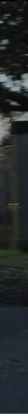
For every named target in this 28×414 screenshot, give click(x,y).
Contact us (25, 0)
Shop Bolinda (16, 0)
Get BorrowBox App (21, 0)
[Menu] (25, 2)
